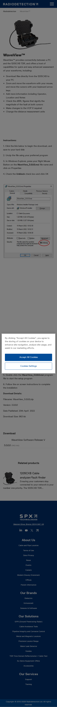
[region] (28, 353)
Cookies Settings (28, 366)
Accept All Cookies (28, 357)
